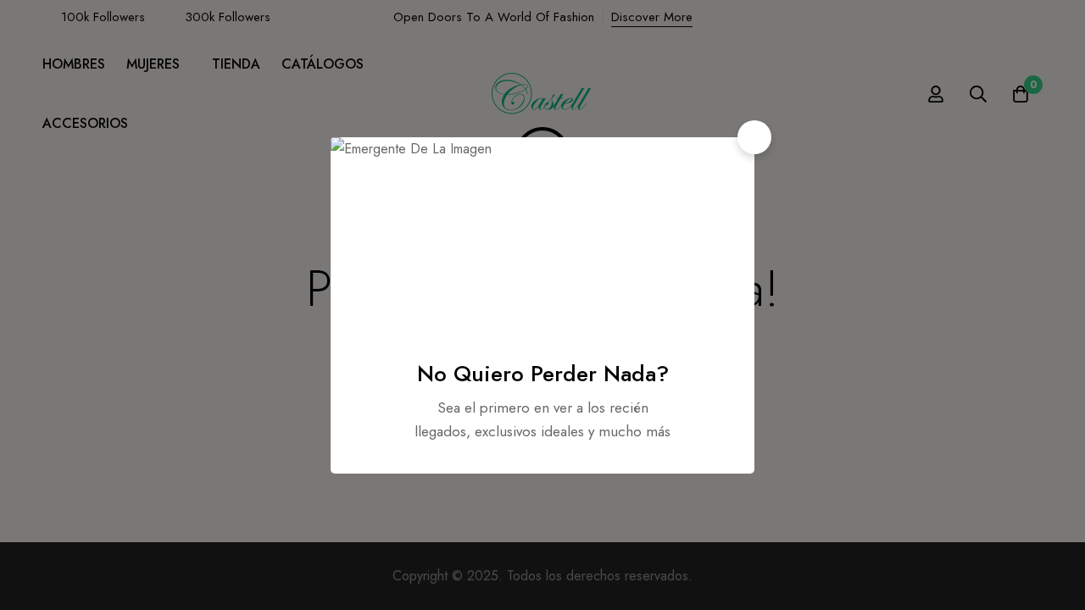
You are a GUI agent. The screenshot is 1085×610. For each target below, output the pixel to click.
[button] (754, 137)
